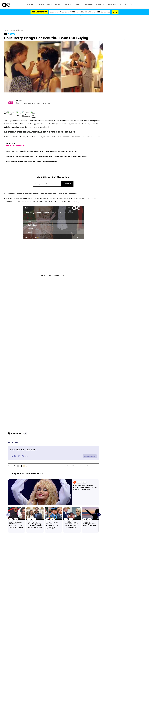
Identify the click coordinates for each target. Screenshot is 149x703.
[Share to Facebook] (12, 112)
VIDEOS (77, 4)
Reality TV (31, 4)
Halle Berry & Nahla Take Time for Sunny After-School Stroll (31, 162)
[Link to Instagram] (126, 4)
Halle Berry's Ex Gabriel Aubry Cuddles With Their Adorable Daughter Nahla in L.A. (41, 151)
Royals (58, 4)
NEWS (41, 4)
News (12, 30)
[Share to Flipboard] (26, 112)
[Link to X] (131, 4)
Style (49, 4)
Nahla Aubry (20, 30)
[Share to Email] (33, 112)
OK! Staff (19, 101)
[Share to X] (19, 112)
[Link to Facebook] (120, 4)
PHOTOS (68, 4)
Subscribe (112, 4)
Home (6, 30)
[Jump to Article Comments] (5, 112)
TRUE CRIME (88, 4)
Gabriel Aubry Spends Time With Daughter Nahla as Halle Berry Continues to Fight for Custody (47, 156)
